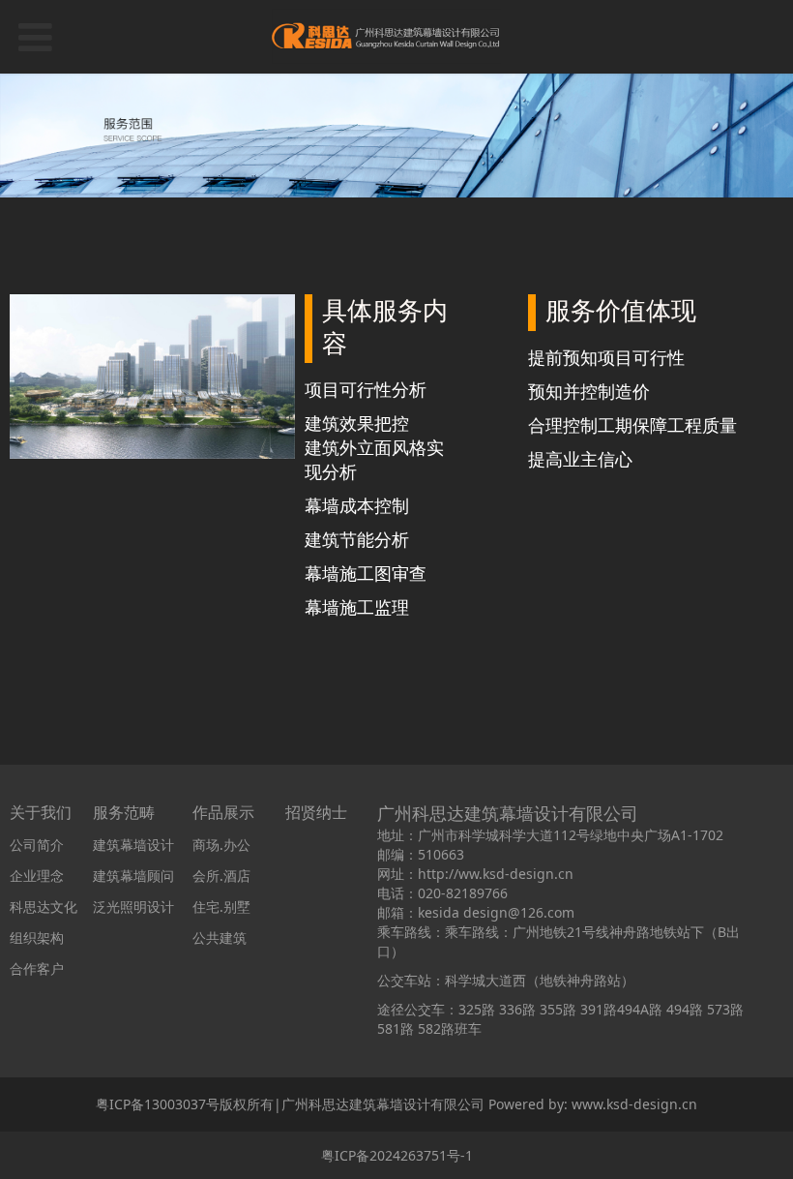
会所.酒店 (221, 875)
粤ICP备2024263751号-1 (397, 1155)
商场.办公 (221, 844)
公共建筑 (219, 937)
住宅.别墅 (221, 906)
